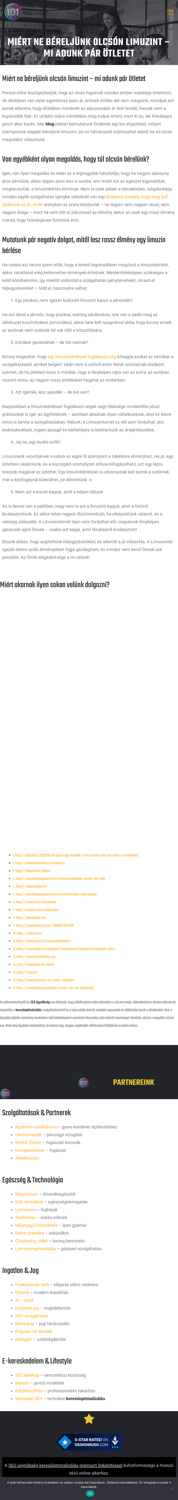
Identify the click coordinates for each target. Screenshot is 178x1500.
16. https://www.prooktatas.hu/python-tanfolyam (43, 980)
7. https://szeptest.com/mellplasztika (36, 910)
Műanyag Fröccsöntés (36, 1225)
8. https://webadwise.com (29, 918)
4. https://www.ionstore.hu (30, 887)
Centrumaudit (28, 1134)
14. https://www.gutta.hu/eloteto (33, 965)
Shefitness (25, 1217)
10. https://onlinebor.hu (27, 933)
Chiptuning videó (31, 1240)
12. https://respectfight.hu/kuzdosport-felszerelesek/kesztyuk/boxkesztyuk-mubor (64, 949)
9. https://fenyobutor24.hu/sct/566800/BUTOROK (43, 926)
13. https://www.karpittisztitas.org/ (34, 957)
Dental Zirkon (28, 1142)
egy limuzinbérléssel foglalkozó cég (82, 356)
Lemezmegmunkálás (35, 1248)
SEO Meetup (27, 1375)
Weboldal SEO (28, 1398)
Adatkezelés (27, 1158)
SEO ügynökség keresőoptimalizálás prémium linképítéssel (65, 1465)
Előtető (22, 1292)
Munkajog (24, 1323)
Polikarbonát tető (32, 1284)
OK (90, 1493)
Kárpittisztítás (29, 1390)
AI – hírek (24, 1300)
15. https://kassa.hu (25, 972)
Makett (22, 1383)
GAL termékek (29, 1201)
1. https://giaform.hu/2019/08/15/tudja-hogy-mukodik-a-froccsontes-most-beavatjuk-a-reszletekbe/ (76, 855)
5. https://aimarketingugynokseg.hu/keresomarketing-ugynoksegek (55, 894)
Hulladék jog (27, 1308)
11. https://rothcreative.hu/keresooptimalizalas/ (42, 941)
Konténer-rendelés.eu (36, 1126)
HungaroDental (29, 1150)
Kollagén (23, 1339)
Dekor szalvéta (29, 1233)
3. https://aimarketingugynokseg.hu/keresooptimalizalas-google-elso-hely (59, 879)
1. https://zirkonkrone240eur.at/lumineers (38, 863)
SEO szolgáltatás (31, 1315)
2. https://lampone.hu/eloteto (31, 871)
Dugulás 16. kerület (33, 1331)
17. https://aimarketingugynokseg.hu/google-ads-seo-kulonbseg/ (54, 988)
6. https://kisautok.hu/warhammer (34, 902)
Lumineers (25, 1209)
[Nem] (172, 1488)
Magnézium (26, 1194)
